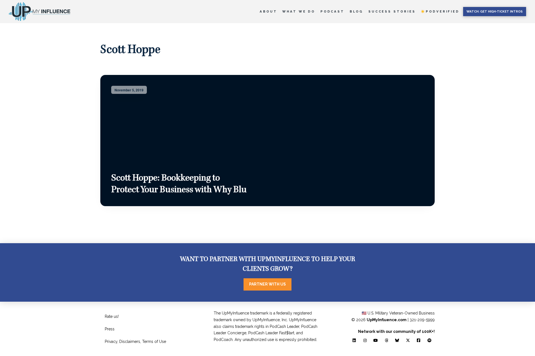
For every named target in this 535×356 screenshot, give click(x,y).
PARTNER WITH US (267, 284)
